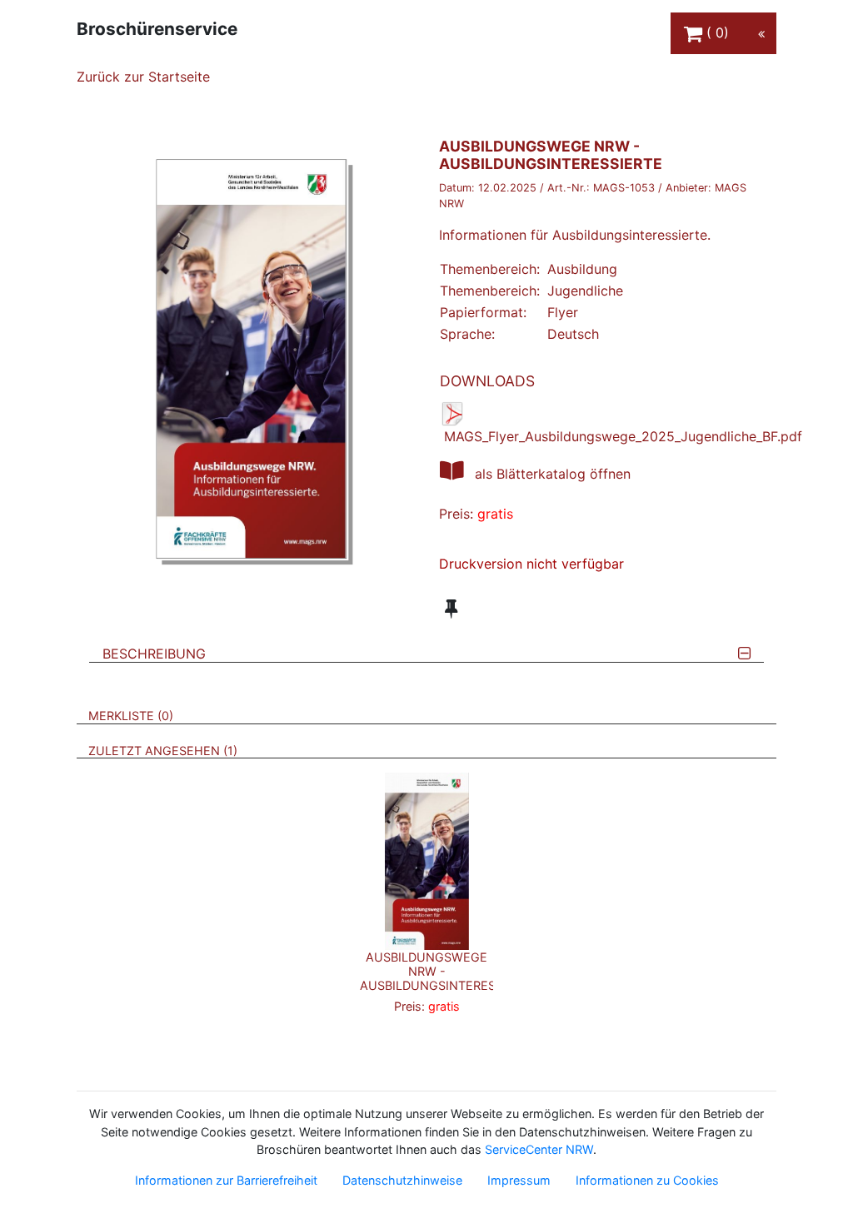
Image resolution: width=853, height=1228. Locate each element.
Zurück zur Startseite (143, 76)
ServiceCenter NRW (539, 1149)
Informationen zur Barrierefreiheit (226, 1180)
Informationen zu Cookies (647, 1180)
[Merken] (451, 608)
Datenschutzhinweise (402, 1180)
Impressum (519, 1180)
